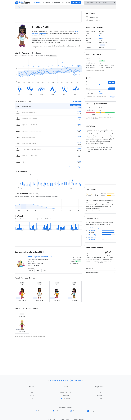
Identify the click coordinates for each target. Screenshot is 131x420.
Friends (24, 7)
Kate (92, 230)
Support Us (67, 398)
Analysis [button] (56, 2)
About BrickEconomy (65, 392)
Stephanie (93, 228)
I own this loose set (94, 17)
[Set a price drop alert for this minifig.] (112, 96)
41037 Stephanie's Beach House (40, 257)
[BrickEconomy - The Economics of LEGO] (23, 2)
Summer (30, 7)
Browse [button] (38, 2)
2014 (32, 261)
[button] (38, 174)
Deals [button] (47, 2)
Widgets (99, 395)
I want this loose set (94, 20)
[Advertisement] (48, 16)
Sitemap (99, 398)
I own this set (69, 268)
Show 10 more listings (75, 167)
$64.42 (79, 259)
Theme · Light (77, 380)
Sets (31, 392)
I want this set (70, 271)
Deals (31, 398)
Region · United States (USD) (60, 380)
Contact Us (65, 395)
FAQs (99, 392)
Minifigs (18, 7)
